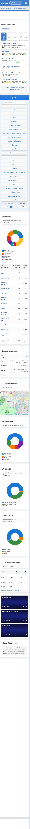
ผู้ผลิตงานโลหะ (14, 200)
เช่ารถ (14, 117)
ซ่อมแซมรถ (14, 121)
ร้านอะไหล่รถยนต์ (14, 161)
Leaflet (17, 414)
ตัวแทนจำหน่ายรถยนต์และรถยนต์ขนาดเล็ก (14, 133)
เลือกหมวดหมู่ (5, 28)
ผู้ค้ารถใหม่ (14, 149)
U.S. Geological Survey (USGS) (13, 590)
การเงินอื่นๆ (4, 325)
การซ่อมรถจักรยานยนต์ (14, 110)
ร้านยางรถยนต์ (14, 157)
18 (19, 207)
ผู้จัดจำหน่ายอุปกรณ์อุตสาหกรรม (14, 188)
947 (27, 356)
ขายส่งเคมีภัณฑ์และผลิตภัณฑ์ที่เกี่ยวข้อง (14, 172)
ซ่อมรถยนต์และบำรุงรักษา (14, 125)
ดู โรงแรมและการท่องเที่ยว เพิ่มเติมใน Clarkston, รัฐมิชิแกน (14, 88)
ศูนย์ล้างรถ (14, 164)
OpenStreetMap (24, 414)
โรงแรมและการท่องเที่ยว (3, 36)
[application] (15, 238)
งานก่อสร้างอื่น (5, 329)
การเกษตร (14, 168)
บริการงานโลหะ (14, 176)
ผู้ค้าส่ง (14, 184)
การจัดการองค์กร (5, 288)
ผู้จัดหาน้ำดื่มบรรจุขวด (14, 192)
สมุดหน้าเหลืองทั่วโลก (6, 8)
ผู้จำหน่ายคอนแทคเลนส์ (14, 196)
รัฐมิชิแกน (25, 8)
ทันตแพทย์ (4, 303)
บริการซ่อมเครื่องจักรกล (14, 180)
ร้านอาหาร (9, 36)
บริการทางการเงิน (20, 36)
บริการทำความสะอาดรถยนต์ (14, 137)
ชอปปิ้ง (3, 308)
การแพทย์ (26, 36)
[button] (15, 3)
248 (24, 356)
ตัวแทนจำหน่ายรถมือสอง (14, 129)
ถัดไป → (24, 207)
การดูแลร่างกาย (14, 113)
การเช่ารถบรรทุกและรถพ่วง (14, 106)
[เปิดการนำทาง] (26, 3)
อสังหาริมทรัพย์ (5, 278)
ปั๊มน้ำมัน (14, 145)
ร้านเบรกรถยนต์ (14, 153)
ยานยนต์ (15, 36)
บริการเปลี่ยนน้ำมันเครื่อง (14, 141)
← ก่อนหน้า (5, 207)
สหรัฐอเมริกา (17, 8)
